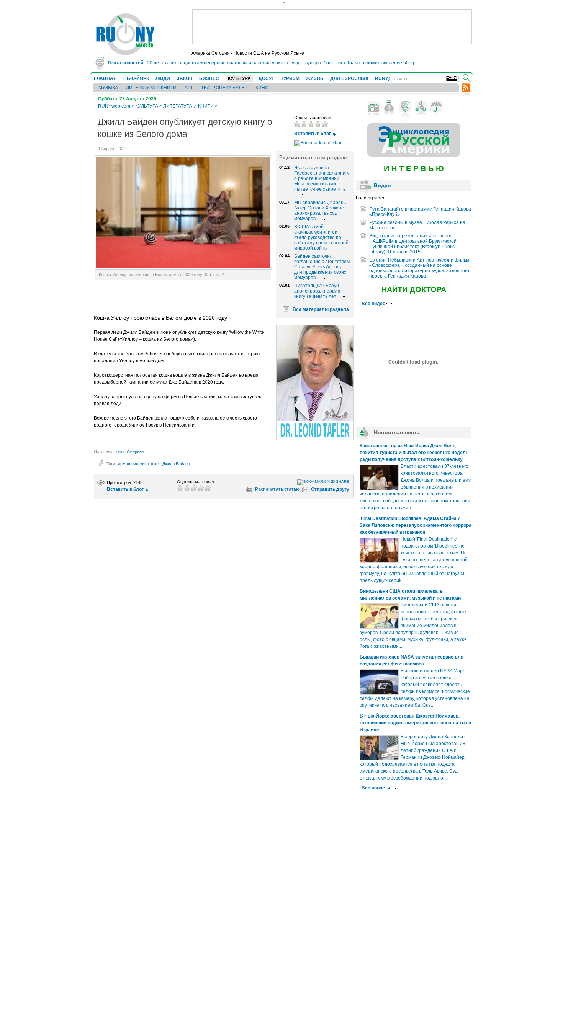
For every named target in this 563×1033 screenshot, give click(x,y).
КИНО (261, 87)
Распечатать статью (277, 489)
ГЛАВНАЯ (105, 78)
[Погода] (436, 106)
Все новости (376, 788)
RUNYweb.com (114, 106)
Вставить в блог (312, 133)
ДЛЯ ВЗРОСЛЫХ (349, 78)
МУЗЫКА (108, 87)
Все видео (374, 303)
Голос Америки (129, 451)
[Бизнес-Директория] (389, 106)
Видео (382, 185)
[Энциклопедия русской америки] (413, 155)
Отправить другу (330, 489)
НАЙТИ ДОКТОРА (413, 289)
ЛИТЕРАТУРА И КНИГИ (151, 87)
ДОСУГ (266, 78)
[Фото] (374, 106)
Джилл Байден (176, 463)
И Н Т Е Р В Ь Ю (414, 168)
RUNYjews (386, 78)
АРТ (189, 87)
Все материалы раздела (321, 309)
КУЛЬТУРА (239, 78)
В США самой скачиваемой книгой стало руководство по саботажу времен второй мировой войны (321, 237)
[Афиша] (405, 106)
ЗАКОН (185, 78)
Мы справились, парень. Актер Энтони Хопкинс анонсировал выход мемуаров (320, 210)
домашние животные (138, 463)
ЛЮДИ (162, 78)
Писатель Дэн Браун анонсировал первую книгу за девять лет (317, 291)
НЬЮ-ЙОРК (136, 78)
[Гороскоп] (421, 106)
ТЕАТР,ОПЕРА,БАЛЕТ (224, 87)
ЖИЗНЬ (315, 78)
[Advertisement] (332, 27)
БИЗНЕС (209, 78)
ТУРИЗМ (290, 78)
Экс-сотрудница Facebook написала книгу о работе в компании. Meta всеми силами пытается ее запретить (321, 178)
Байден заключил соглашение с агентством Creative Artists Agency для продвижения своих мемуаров (322, 266)
